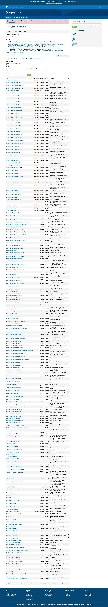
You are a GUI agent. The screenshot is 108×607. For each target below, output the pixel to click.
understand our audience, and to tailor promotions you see (66, 1)
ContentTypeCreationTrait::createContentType (15, 321)
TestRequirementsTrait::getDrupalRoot (14, 433)
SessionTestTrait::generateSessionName (14, 420)
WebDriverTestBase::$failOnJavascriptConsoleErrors (17, 550)
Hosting (27, 594)
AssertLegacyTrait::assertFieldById (13, 98)
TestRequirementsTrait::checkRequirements (15, 430)
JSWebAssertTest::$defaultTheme (13, 381)
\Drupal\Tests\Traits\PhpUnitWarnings (30, 46)
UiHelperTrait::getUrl (10, 522)
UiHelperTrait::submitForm (11, 528)
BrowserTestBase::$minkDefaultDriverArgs (15, 252)
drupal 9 (8, 17)
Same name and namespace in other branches (17, 31)
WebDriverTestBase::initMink (12, 571)
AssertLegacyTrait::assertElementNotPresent (15, 85)
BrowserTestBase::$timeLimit (12, 267)
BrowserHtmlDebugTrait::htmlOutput (13, 237)
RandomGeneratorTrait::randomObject (14, 409)
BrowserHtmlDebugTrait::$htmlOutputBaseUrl (15, 215)
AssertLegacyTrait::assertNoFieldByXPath (14, 140)
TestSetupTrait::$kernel (11, 443)
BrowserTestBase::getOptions (12, 289)
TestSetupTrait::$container (11, 438)
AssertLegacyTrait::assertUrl (12, 197)
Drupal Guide (48, 591)
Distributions (67, 595)
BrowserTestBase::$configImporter (13, 245)
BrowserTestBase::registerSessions (13, 299)
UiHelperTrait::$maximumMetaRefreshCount (15, 481)
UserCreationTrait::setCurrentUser (13, 542)
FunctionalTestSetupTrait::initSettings (14, 345)
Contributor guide (29, 595)
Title (19, 78)
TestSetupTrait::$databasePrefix (12, 441)
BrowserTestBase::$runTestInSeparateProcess (15, 264)
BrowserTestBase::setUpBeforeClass (13, 305)
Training (27, 593)
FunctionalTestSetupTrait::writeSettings (14, 378)
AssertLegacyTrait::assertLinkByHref (13, 122)
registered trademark (79, 604)
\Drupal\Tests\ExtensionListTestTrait (36, 47)
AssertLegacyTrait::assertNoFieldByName (14, 137)
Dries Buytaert (89, 604)
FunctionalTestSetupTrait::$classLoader (14, 332)
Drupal (71, 604)
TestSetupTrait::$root (10, 454)
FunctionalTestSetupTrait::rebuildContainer (15, 367)
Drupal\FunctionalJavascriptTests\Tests (14, 63)
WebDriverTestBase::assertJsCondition (14, 555)
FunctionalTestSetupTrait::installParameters (15, 353)
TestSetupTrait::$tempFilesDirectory (13, 461)
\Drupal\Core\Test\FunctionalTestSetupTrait (34, 41)
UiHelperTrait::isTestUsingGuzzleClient (14, 524)
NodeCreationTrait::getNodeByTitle (13, 393)
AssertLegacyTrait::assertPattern (13, 179)
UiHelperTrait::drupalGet (11, 503)
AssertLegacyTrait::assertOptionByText (14, 173)
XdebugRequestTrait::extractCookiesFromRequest (16, 578)
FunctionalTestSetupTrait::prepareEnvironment (15, 356)
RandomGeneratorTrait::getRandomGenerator (15, 404)
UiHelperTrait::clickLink (11, 495)
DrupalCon (28, 598)
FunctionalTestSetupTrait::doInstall (13, 336)
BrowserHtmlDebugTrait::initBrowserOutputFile (16, 240)
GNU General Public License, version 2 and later (59, 604)
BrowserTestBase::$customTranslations (14, 248)
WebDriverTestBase (30, 49)
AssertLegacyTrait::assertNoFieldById (14, 134)
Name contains (9, 68)
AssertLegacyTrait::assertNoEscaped (13, 128)
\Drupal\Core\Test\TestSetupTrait (15, 42)
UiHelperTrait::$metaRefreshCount (13, 483)
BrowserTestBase (19, 41)
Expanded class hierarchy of (15, 52)
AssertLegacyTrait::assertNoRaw (13, 158)
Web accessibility (88, 591)
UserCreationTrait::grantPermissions (13, 540)
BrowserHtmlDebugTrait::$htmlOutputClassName (16, 218)
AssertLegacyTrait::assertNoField (13, 131)
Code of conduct (29, 599)
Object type (8, 73)
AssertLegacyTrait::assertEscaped (13, 92)
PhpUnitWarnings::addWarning (12, 399)
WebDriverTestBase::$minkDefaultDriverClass (15, 552)
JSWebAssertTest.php (20, 17)
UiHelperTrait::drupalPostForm (12, 511)
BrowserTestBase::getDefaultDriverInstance (15, 283)
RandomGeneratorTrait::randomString (14, 411)
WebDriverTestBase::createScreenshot (14, 559)
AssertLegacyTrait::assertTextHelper (13, 190)
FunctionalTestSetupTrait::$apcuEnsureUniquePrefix (16, 328)
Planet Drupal (8, 591)
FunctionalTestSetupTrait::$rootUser (13, 334)
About (86, 590)
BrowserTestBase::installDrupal (12, 297)
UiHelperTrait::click (10, 492)
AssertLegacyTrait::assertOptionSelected (14, 176)
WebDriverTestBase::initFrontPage (13, 569)
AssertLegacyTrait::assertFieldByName (14, 101)
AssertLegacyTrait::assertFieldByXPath (14, 104)
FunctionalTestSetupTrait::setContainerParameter (16, 372)
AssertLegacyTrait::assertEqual (12, 90)
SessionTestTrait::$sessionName (13, 418)
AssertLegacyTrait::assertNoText (13, 162)
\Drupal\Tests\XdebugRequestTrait (15, 46)
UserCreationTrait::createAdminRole (13, 533)
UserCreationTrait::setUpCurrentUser (13, 544)
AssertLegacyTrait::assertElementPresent (14, 88)
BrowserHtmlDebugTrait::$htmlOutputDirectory (16, 224)
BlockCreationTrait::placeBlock (12, 212)
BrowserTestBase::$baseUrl (11, 242)
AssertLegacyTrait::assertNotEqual (13, 160)
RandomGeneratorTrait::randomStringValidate (15, 413)
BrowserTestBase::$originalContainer (13, 253)
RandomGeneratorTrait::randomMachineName (15, 406)
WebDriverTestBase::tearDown (12, 576)
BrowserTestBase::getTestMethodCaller (14, 295)
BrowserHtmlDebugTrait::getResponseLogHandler (16, 234)
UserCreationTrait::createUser (12, 538)
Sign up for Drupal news (11, 594)
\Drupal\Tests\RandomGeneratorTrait (15, 44)
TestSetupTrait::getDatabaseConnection (14, 472)
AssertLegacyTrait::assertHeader (13, 113)
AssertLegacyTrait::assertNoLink (13, 146)
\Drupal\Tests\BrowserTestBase (44, 49)
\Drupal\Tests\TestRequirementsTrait (28, 45)
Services (74, 44)
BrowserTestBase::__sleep (11, 313)
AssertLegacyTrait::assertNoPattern (13, 155)
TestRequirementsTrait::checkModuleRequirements (16, 427)
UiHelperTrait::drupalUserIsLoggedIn (13, 513)
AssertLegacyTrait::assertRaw (12, 182)
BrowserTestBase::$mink (11, 250)
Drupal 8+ (16, 7)
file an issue (28, 583)
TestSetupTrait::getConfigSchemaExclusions (15, 469)
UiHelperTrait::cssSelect (11, 497)
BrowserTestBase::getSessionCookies (14, 293)
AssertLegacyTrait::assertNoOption (13, 152)
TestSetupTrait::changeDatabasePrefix (14, 466)
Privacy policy (87, 596)
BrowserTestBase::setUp (11, 301)
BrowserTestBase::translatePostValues (14, 308)
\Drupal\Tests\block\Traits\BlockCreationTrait (31, 42)
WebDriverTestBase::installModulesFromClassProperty (17, 573)
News (7, 590)
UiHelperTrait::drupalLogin (11, 506)
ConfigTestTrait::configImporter (12, 315)
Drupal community (59, 583)
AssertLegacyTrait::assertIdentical (13, 115)
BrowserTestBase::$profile (11, 260)
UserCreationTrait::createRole (12, 535)
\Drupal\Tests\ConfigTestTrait (14, 45)
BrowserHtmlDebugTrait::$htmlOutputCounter (15, 219)
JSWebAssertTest (34, 50)
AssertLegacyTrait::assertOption (13, 170)
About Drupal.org (88, 594)
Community (28, 590)
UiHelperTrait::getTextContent (12, 519)
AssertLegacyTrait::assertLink (12, 119)
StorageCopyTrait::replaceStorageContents (15, 425)
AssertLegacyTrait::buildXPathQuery (13, 199)
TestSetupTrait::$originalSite (12, 446)
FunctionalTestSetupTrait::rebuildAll (13, 365)
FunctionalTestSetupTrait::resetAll (13, 369)
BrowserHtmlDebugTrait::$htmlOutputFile (14, 227)
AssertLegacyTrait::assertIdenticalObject (14, 117)
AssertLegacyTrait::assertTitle (12, 191)
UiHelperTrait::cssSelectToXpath (12, 500)
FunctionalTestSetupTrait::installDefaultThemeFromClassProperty (19, 350)
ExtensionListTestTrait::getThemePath (14, 325)
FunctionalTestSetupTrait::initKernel (13, 343)
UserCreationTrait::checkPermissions (13, 530)
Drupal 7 (11, 7)
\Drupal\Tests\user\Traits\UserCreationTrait (45, 45)
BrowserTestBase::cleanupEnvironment (14, 272)
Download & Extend (69, 590)
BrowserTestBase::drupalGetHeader (13, 277)
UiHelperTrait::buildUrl (10, 486)
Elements (74, 45)
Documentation (48, 590)
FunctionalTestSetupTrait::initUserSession (14, 347)
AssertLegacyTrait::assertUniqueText (13, 194)
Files (73, 40)
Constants (74, 38)
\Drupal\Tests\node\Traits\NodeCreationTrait (33, 44)
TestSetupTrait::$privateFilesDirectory (14, 449)
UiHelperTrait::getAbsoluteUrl (12, 516)
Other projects (22, 7)
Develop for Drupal (30, 7)
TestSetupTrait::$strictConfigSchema (13, 458)
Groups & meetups (29, 596)
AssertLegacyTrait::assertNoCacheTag (14, 125)
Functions (74, 37)
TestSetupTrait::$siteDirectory (12, 456)
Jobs (7, 596)
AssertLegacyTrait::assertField (12, 95)
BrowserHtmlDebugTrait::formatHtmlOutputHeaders (17, 231)
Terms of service (88, 595)
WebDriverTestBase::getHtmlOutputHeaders (15, 563)
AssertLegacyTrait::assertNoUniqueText (14, 167)
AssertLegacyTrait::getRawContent (13, 207)
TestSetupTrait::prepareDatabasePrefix (14, 475)
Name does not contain (32, 68)
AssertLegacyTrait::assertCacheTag (13, 82)
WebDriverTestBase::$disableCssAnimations (15, 547)
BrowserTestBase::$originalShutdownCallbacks (15, 256)
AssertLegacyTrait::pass (11, 208)
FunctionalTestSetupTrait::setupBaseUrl (14, 375)
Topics (73, 34)
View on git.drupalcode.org (63, 55)
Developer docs (48, 594)
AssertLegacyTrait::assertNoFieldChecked (14, 143)
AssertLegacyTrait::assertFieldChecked (14, 107)
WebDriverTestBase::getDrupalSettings (14, 561)
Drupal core (67, 591)
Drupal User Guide (49, 593)
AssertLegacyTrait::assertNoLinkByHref (14, 149)
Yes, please (49, 3)
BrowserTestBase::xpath (11, 311)
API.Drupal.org (48, 595)
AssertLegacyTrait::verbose (11, 210)
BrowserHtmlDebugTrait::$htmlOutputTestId (15, 229)
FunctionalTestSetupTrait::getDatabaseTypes (15, 338)
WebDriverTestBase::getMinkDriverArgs (14, 566)
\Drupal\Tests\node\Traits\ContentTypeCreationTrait (54, 44)
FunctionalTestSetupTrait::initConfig (13, 341)
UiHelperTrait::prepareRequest (12, 526)
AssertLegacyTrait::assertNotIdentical (14, 165)
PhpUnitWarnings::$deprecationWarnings (14, 396)
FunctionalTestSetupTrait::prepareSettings (15, 362)
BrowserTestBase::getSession (12, 291)
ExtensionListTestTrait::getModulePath (14, 323)
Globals (73, 39)
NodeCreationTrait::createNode (12, 390)
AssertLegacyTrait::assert (11, 80)
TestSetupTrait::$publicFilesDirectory (13, 452)
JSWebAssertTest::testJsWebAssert (13, 387)
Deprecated (74, 43)
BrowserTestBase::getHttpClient (12, 286)
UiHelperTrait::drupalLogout (12, 509)
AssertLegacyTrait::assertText (12, 187)
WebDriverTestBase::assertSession (13, 557)
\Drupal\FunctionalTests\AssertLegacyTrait (50, 42)
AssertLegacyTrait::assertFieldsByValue (14, 110)
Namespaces (74, 42)
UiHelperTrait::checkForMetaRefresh (13, 489)
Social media (8, 593)
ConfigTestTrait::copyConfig (12, 318)
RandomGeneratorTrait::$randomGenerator (15, 401)
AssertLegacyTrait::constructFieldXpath (14, 201)
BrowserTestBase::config (11, 274)
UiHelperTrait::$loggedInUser (12, 478)
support (35, 583)
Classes (73, 35)
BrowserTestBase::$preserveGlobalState (14, 258)
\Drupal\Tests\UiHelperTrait (49, 41)
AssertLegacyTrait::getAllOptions (13, 204)
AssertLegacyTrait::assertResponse (13, 185)
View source (8, 64)
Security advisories (10, 595)
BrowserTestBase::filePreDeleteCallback (14, 280)
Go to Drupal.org (7, 7)
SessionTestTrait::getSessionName (13, 422)
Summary (52, 78)
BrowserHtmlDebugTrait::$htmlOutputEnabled (15, 226)
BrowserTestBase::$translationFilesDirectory (15, 269)
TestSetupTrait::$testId (11, 464)
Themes (66, 594)
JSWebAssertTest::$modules (12, 384)
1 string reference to (14, 54)
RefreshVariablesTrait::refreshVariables (14, 416)
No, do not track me (57, 3)
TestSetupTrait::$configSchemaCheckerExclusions (16, 436)
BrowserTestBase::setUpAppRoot (13, 302)
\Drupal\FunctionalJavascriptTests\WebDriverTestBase (53, 50)
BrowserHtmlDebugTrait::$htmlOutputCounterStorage (17, 222)
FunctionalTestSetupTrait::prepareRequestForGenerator (17, 359)
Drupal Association (89, 593)
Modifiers (42, 78)
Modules (67, 593)
